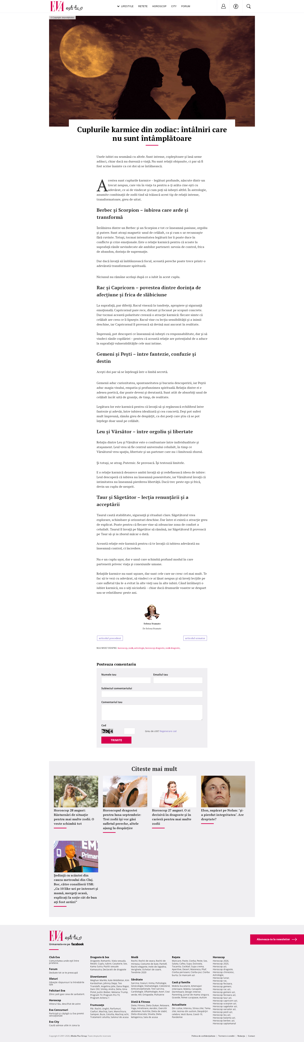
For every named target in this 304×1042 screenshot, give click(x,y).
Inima (152, 983)
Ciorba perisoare (181, 972)
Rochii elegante (139, 966)
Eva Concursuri (58, 1010)
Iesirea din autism (186, 1011)
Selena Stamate (152, 623)
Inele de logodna (157, 966)
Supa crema (197, 966)
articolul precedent (110, 638)
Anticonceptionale (140, 988)
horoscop (122, 647)
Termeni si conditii (226, 1036)
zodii (130, 647)
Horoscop (159, 6)
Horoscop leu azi (221, 1014)
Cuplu (101, 963)
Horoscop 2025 (220, 963)
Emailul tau (160, 674)
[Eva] (59, 3)
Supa (189, 963)
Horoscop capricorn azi (225, 1000)
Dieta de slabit (159, 1011)
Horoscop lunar (221, 977)
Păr (92, 1008)
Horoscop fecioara (222, 983)
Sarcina (135, 983)
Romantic (106, 960)
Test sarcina (157, 988)
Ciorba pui (196, 972)
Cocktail (186, 966)
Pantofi (163, 963)
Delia (118, 989)
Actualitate (179, 1004)
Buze (102, 1014)
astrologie (139, 647)
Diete (134, 1005)
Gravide (176, 997)
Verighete (136, 969)
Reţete (176, 957)
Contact (251, 1036)
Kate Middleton (116, 980)
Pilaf (204, 969)
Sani (110, 1011)
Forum (185, 6)
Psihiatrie (159, 994)
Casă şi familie (181, 982)
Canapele (197, 988)
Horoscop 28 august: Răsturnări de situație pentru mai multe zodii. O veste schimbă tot (74, 817)
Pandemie (177, 1017)
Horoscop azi (219, 966)
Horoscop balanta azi (224, 1017)
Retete (143, 6)
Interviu (187, 1008)
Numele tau (108, 674)
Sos (205, 960)
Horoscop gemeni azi (224, 992)
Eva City (54, 1021)
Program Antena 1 (99, 997)
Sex (125, 963)
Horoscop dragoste (223, 969)
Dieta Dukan (152, 1005)
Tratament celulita (100, 1017)
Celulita (110, 1014)
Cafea (182, 963)
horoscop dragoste (155, 647)
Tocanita (176, 966)
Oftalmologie (151, 991)
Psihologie (160, 983)
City (174, 6)
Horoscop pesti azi (222, 1012)
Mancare (176, 960)
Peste (200, 960)
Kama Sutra (96, 966)
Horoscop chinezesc (223, 972)
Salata (175, 963)
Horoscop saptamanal (224, 1023)
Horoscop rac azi (221, 989)
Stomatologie (151, 985)
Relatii (93, 963)
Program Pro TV (111, 994)
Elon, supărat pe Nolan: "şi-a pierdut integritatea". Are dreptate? (222, 814)
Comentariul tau (111, 702)
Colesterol (164, 985)
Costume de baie (149, 963)
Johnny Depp (110, 983)
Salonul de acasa (120, 1017)
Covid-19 (197, 1014)
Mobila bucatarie (181, 985)
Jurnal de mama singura (196, 994)
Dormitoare (178, 991)
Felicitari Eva (57, 990)
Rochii (98, 1008)
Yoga (133, 1008)
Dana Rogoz (122, 986)
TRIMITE (116, 740)
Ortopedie (147, 994)
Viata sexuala (119, 960)
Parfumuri (115, 1008)
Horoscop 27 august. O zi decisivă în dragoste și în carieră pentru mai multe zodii (171, 817)
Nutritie (146, 1011)
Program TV (96, 994)
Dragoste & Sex (99, 957)
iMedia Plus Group (79, 1036)
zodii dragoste (172, 647)
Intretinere (143, 1008)
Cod (103, 725)
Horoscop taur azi (222, 997)
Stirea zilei (198, 1008)
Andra (111, 989)
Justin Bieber (104, 992)
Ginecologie (137, 985)
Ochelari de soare (151, 969)
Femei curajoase (189, 997)
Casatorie (117, 963)
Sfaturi (53, 978)
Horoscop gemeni (222, 986)
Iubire (108, 963)
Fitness (141, 1005)
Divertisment (98, 976)
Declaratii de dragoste (114, 969)
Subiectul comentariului (116, 688)
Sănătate (137, 979)
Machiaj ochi (122, 1014)
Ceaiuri (144, 983)
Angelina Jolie (108, 986)
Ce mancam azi (187, 975)
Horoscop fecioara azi (224, 994)
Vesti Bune (186, 1014)
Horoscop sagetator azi (225, 1006)
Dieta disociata (139, 1014)
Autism (203, 997)
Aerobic (153, 1008)
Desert (185, 969)
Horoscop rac (220, 980)
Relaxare (164, 1005)
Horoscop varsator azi (224, 1009)
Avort (161, 991)
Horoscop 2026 (220, 960)
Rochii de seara (147, 960)
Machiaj (103, 1011)
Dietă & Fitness (140, 1002)
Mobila (187, 988)
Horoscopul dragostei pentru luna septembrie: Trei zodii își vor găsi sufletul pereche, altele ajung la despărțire (122, 819)
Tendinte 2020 (138, 972)
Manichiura (120, 1011)
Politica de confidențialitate (203, 1036)
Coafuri (94, 1011)
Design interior (193, 991)
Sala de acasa (150, 1017)
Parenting (177, 994)
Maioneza (195, 969)
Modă (134, 957)
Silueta (151, 1014)
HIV (140, 994)
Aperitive (176, 969)
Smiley (104, 989)
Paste (185, 960)
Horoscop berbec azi (223, 1020)
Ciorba (192, 960)
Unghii (105, 1008)
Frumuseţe (97, 1005)
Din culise (177, 1008)
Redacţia (241, 1036)
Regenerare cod (168, 731)
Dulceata (197, 963)
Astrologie (218, 974)
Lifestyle (127, 6)
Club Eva (54, 957)
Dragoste (95, 960)
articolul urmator (195, 638)
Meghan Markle (98, 980)
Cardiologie (137, 991)
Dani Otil (95, 989)
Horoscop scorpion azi (224, 1003)
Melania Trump (119, 992)
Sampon (94, 1014)
